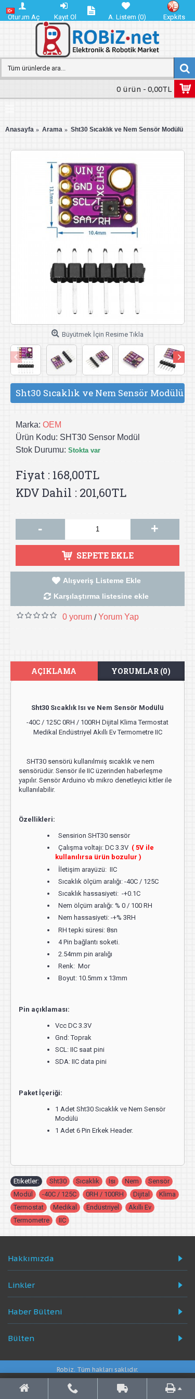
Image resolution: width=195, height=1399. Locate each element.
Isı (112, 1181)
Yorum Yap (118, 616)
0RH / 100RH (105, 1194)
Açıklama (53, 671)
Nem (132, 1181)
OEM (52, 424)
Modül (23, 1194)
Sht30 (58, 1181)
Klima (167, 1194)
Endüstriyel (102, 1207)
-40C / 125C (59, 1194)
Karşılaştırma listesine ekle (101, 596)
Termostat (29, 1207)
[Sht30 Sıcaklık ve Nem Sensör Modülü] (97, 237)
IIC (62, 1220)
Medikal (65, 1207)
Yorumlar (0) (141, 671)
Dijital (141, 1194)
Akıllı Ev (139, 1207)
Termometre (31, 1220)
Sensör (159, 1181)
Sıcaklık (87, 1181)
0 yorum (77, 616)
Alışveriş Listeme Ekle (102, 580)
